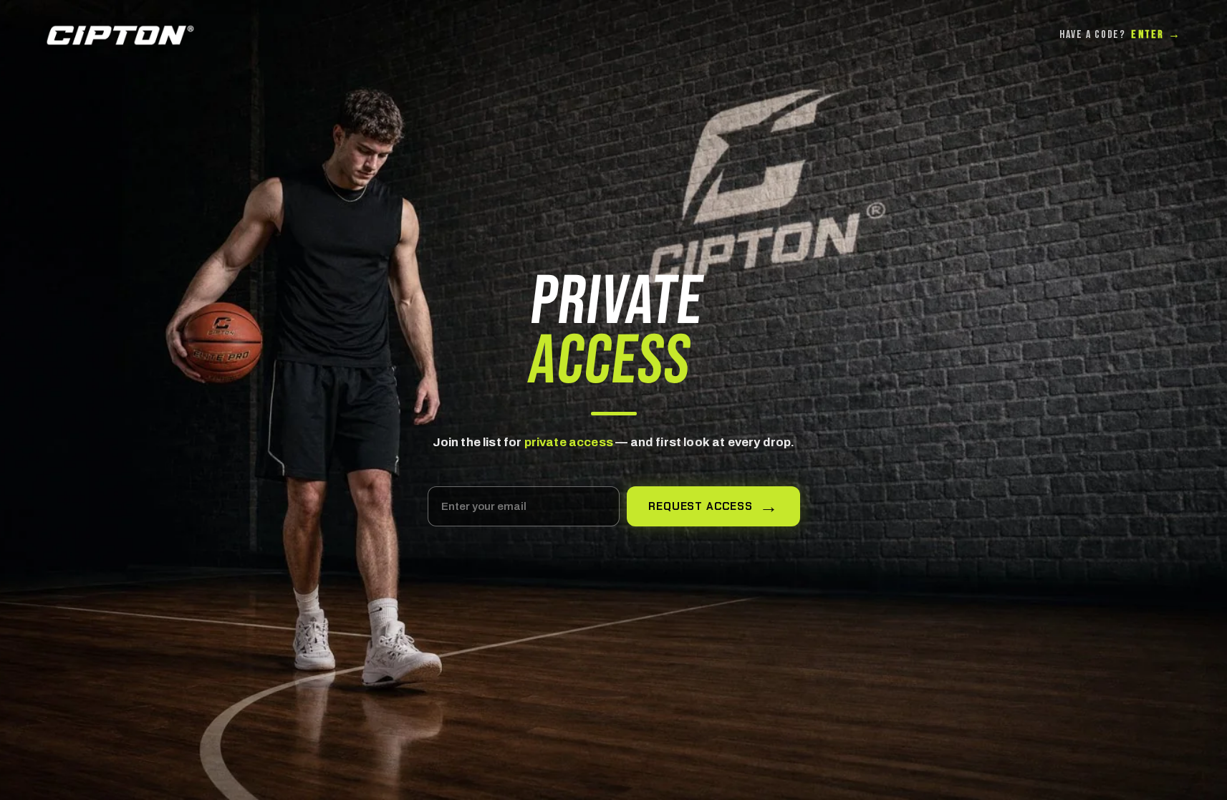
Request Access (700, 506)
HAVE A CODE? (1120, 35)
